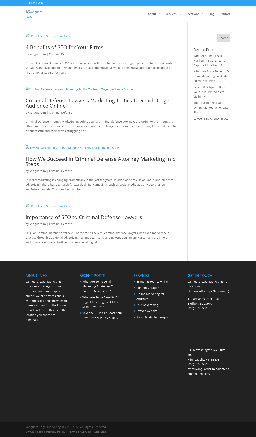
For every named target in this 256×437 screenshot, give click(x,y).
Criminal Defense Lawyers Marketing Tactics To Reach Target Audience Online (98, 103)
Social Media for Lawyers (153, 317)
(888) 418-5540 (197, 308)
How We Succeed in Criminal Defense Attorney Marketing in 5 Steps (100, 161)
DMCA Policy (34, 432)
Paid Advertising (147, 305)
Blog (211, 14)
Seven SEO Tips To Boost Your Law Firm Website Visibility (210, 92)
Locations (192, 14)
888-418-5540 (35, 3)
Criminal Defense (60, 54)
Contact (225, 14)
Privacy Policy (55, 432)
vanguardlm (38, 54)
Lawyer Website (146, 311)
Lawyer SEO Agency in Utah (212, 118)
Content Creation (147, 288)
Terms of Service (79, 432)
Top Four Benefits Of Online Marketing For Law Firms (211, 107)
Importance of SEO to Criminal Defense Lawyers (84, 217)
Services (171, 14)
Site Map (100, 432)
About (152, 14)
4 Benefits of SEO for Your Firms (64, 47)
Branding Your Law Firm (152, 281)
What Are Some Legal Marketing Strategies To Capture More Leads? (209, 60)
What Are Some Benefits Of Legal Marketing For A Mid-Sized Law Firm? (212, 76)
